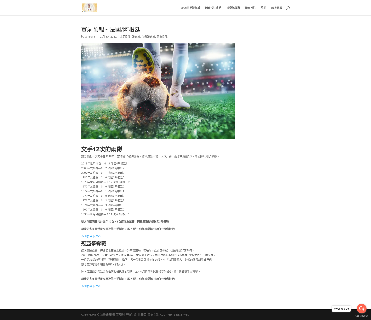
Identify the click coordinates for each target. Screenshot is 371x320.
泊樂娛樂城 (148, 36)
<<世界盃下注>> (91, 236)
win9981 (90, 36)
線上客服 (276, 7)
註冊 (263, 7)
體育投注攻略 (213, 7)
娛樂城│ (111, 314)
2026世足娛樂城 (190, 7)
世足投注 (125, 36)
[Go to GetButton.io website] (362, 316)
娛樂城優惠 (233, 7)
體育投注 (250, 7)
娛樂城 (136, 36)
